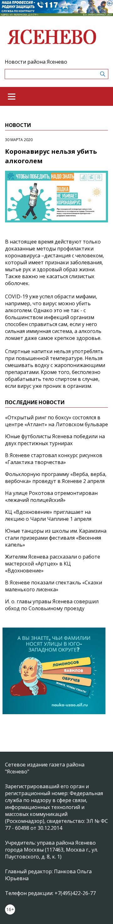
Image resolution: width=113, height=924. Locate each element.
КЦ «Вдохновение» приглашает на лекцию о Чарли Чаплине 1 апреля (48, 515)
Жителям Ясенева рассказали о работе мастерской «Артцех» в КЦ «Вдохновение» (52, 563)
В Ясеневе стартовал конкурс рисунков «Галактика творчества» (53, 459)
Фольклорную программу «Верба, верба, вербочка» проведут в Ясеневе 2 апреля (55, 478)
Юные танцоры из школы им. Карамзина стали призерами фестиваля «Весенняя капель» (55, 537)
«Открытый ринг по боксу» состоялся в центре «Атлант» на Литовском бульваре (56, 421)
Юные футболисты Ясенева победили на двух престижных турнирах (55, 440)
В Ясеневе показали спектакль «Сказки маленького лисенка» (53, 586)
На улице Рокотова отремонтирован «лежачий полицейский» (51, 496)
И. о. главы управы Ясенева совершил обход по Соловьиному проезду (52, 605)
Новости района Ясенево (36, 61)
